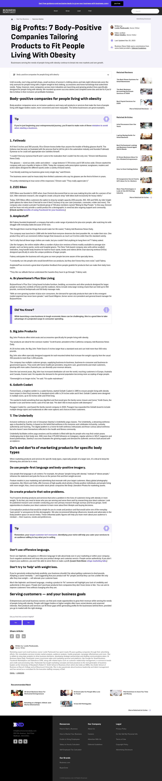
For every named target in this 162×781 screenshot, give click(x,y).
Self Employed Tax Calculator (71, 750)
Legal (118, 724)
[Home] (11, 11)
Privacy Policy (121, 729)
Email (12, 673)
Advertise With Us (94, 739)
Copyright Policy (122, 744)
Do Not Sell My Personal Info (127, 734)
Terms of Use (121, 739)
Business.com (65, 762)
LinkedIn (20, 673)
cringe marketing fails (96, 561)
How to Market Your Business (71, 734)
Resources (65, 724)
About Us (91, 729)
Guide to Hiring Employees (70, 739)
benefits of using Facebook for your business (43, 210)
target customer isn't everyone (43, 535)
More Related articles (139, 197)
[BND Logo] (23, 725)
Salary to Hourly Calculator (70, 744)
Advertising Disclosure (124, 750)
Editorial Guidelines (139, 48)
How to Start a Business (69, 729)
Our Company (94, 724)
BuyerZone (64, 768)
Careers (91, 734)
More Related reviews (139, 109)
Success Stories (38, 19)
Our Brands (65, 758)
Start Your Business (22, 19)
